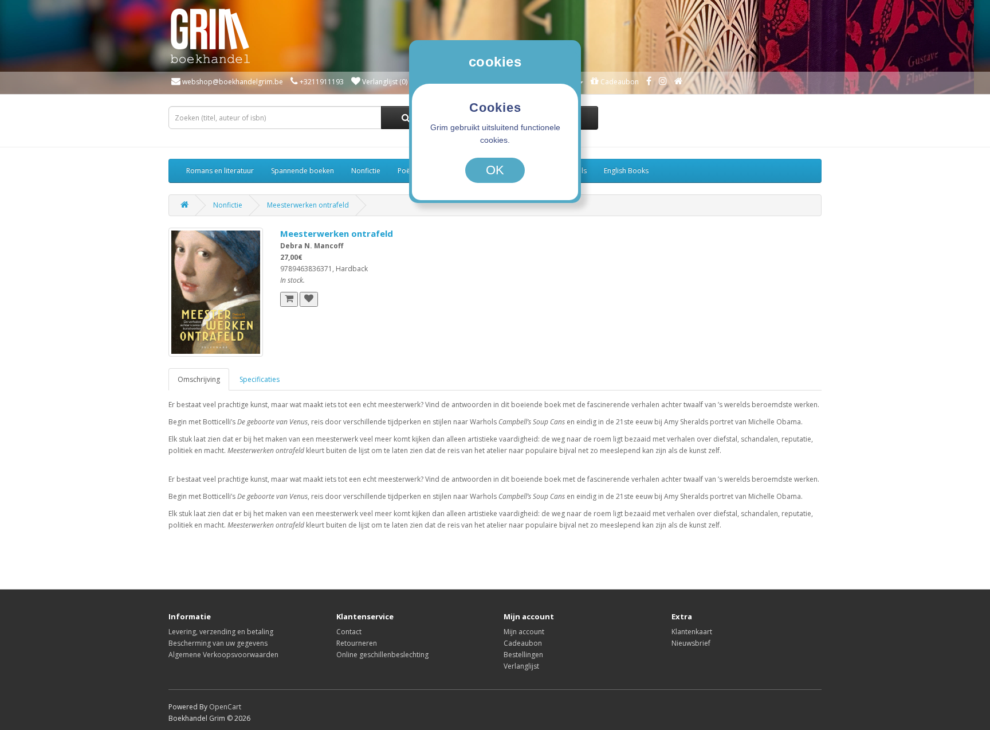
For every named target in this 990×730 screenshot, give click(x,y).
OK (495, 170)
